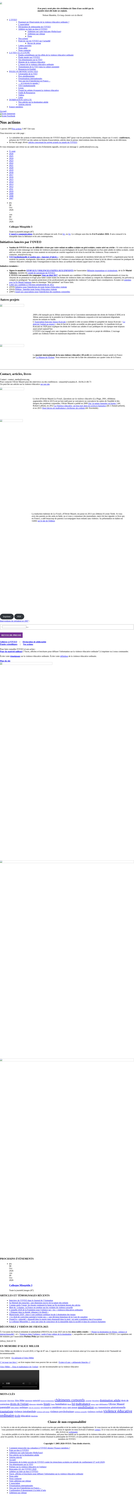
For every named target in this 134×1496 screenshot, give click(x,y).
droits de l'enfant (19, 1403)
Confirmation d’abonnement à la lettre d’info (27, 1490)
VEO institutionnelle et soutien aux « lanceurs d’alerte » (33, 257)
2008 (11, 196)
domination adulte (110, 1400)
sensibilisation (86, 1407)
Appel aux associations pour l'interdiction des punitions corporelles (42, 292)
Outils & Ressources (26, 93)
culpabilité (88, 1400)
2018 (11, 172)
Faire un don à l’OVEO (19, 1450)
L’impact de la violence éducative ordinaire (36, 64)
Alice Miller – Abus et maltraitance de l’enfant (19, 1367)
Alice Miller (20, 1400)
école (17, 1415)
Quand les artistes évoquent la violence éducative (38, 90)
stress (96, 1408)
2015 (11, 179)
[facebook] (7, 116)
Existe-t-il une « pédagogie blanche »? (74, 1362)
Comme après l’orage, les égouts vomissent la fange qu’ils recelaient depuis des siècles (44, 1305)
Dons (29, 36)
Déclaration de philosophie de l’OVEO (34, 27)
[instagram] (7, 113)
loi (73, 1403)
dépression (32, 1404)
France (53, 1404)
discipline (95, 1401)
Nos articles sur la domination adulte (33, 102)
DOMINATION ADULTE (20, 100)
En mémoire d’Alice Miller (23, 1358)
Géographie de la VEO (27, 74)
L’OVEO (13, 20)
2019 (11, 170)
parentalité (5, 1407)
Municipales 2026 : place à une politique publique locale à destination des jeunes (42, 1314)
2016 (11, 177)
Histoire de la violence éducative (31, 62)
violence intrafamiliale (25, 1411)
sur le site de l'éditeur (46, 521)
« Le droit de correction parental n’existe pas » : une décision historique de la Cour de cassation (48, 1317)
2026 (11, 153)
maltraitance (83, 1403)
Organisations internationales (30, 78)
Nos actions (23, 38)
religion (64, 1408)
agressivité (3, 1401)
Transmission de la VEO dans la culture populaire (38, 67)
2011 (11, 189)
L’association (23, 24)
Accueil (3, 111)
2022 (11, 163)
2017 (11, 175)
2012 (11, 186)
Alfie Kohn (10, 1401)
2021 (11, 165)
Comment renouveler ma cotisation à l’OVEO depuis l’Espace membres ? (39, 1448)
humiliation (61, 1404)
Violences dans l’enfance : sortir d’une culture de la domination (45, 1334)
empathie (39, 1404)
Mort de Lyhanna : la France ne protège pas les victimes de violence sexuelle (41, 1307)
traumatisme (6, 1411)
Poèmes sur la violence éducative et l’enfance (27, 1467)
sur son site (45, 384)
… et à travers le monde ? (28, 83)
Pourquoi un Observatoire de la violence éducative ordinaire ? (43, 22)
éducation (25, 1415)
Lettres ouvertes (24, 45)
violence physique (43, 1412)
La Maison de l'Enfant (45, 357)
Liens (20, 97)
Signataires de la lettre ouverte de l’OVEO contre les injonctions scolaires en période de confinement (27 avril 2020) (57, 1462)
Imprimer (7, 616)
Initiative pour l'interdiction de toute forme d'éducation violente (41, 287)
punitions (57, 1407)
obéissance (103, 1404)
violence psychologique (62, 1411)
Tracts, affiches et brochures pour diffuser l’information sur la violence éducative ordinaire (46, 1474)
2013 (11, 184)
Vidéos (21, 95)
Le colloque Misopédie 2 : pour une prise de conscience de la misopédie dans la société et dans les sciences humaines (57, 1321)
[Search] (27, 627)
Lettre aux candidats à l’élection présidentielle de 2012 (31, 285)
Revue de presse (34, 43)
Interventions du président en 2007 (14, 621)
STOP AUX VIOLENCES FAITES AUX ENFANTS (50, 270)
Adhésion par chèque (36, 34)
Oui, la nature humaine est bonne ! (102, 403)
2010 (11, 191)
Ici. (64, 234)
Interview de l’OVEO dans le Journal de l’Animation (31, 1300)
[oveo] (1, 3)
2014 (11, 182)
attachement (28, 1401)
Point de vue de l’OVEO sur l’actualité (34, 41)
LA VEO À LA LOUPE (19, 53)
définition (64, 656)
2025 (11, 156)
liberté (69, 1404)
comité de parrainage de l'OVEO (41, 273)
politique (24, 1407)
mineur (93, 1404)
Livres (21, 88)
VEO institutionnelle (26, 85)
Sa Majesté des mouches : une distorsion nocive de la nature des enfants (38, 1303)
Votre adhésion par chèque (20, 1481)
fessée (47, 1403)
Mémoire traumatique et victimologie (102, 270)
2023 (11, 161)
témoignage (15, 656)
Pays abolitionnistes (26, 76)
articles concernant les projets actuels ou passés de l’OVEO (52, 142)
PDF (19, 616)
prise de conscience (34, 1407)
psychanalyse (46, 1407)
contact (97, 1430)
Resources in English (27, 69)
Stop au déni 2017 (50, 275)
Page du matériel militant (11, 651)
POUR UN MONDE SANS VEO (23, 71)
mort (97, 1404)
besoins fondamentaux (47, 1400)
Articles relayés (24, 104)
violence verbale (95, 1411)
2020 (11, 168)
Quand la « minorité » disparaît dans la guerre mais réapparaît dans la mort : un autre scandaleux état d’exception (55, 1319)
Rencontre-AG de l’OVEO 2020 (22, 1469)
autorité (36, 1400)
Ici (69, 234)
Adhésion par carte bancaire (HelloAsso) (44, 31)
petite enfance (15, 1408)
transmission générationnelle (111, 1407)
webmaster (73, 1432)
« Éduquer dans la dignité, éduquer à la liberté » (29, 1312)
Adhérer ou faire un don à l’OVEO (32, 29)
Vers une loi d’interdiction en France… (34, 81)
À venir (12, 151)
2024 (11, 158)
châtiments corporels (70, 1400)
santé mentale (72, 1407)
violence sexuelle (80, 1412)
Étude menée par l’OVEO (29, 57)
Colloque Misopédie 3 (20, 1285)
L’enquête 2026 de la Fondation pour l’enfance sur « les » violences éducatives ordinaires (46, 1310)
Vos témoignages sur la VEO (30, 60)
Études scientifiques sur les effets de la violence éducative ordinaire (46, 55)
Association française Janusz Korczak (50, 322)
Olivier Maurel (116, 1403)
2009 (11, 194)
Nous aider (22, 48)
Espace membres (16, 107)
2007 (11, 198)
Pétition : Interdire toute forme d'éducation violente (36, 289)
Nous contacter (24, 50)
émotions (34, 1416)
